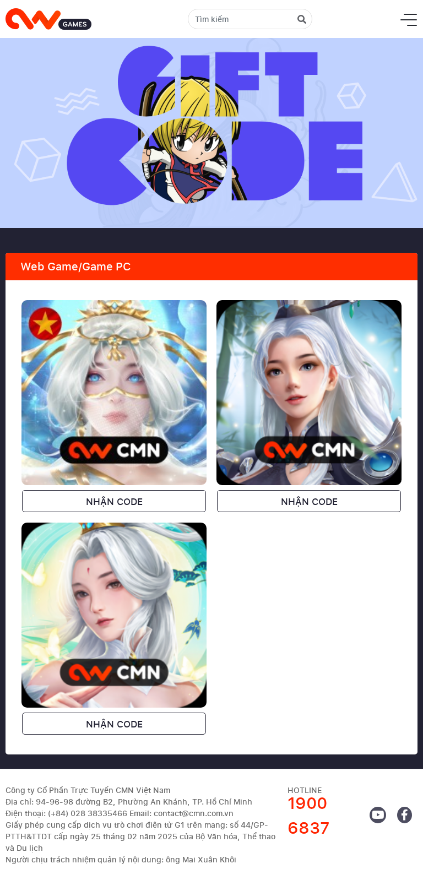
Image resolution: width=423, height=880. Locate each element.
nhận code (114, 501)
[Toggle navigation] (408, 19)
